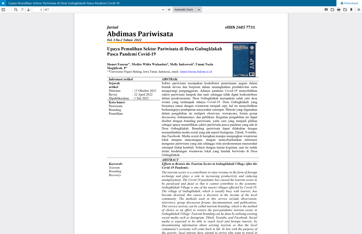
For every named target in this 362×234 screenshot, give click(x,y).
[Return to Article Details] (3, 3)
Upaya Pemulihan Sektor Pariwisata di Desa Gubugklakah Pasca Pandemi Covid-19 (63, 3)
